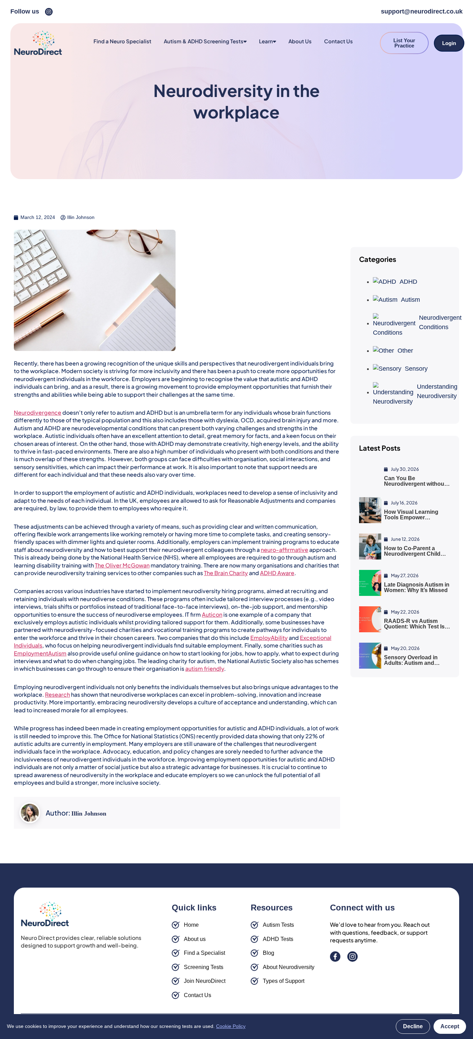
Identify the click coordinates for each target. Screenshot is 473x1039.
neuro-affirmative (284, 549)
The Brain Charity (226, 572)
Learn (266, 41)
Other (405, 350)
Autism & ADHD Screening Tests (203, 41)
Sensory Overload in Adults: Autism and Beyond (411, 662)
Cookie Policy (231, 1026)
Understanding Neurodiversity (433, 391)
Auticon (212, 614)
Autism (410, 299)
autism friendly (204, 668)
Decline (413, 1026)
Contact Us (338, 41)
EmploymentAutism (40, 653)
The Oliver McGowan (122, 565)
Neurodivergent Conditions (434, 322)
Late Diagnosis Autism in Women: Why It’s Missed (416, 587)
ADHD (408, 281)
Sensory (416, 368)
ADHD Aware (277, 572)
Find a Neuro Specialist (122, 41)
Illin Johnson (88, 813)
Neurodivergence (37, 412)
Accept (449, 1026)
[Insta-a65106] (49, 12)
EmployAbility (269, 637)
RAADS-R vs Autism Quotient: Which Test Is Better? (414, 626)
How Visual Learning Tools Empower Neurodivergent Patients (416, 517)
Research (57, 694)
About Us (300, 41)
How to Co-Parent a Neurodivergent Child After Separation (412, 553)
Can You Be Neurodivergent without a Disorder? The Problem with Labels (417, 486)
